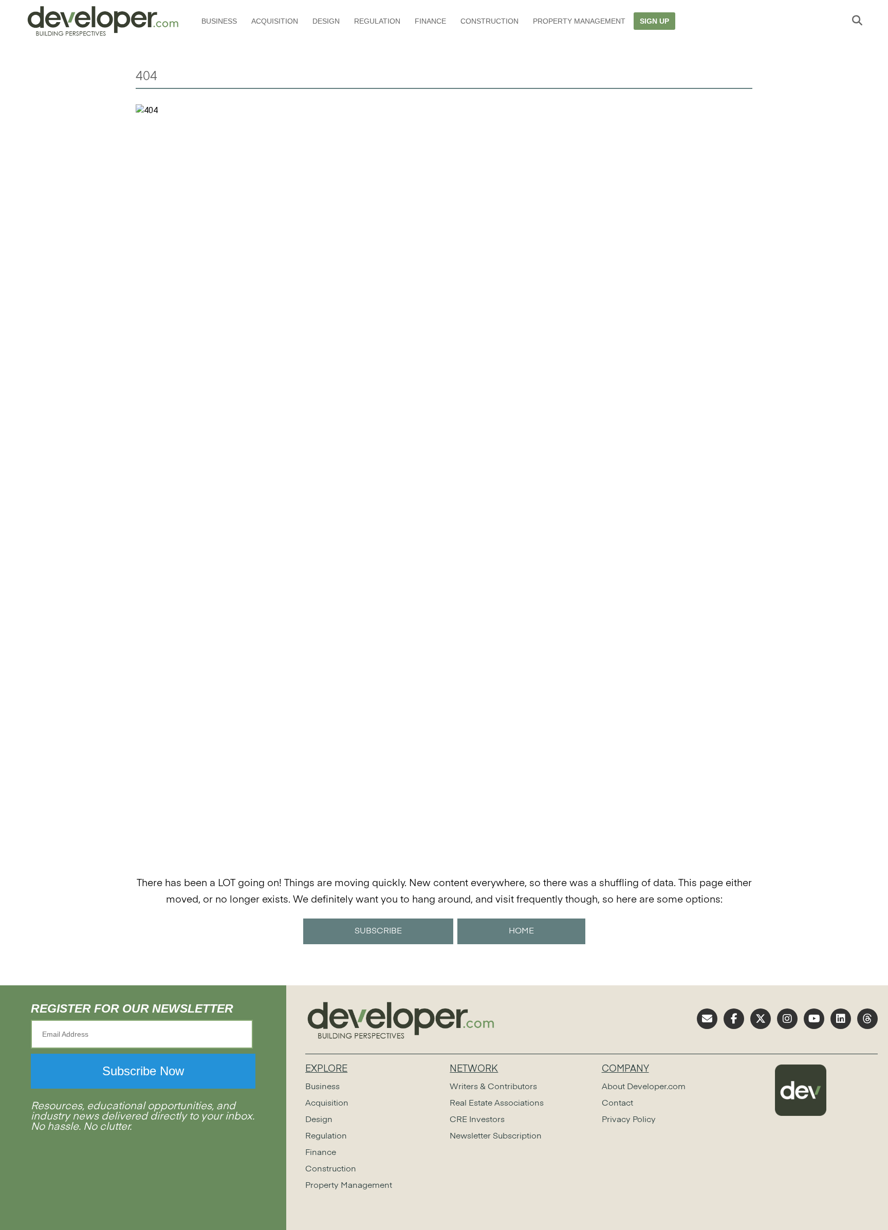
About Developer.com (644, 1087)
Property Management (579, 21)
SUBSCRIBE (378, 931)
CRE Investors (477, 1120)
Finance (430, 21)
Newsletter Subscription (496, 1136)
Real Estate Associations (497, 1103)
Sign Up (654, 21)
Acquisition (274, 21)
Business (219, 21)
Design (326, 21)
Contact (617, 1103)
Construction (489, 21)
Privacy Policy (629, 1120)
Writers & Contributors (493, 1087)
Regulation (377, 21)
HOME (521, 931)
